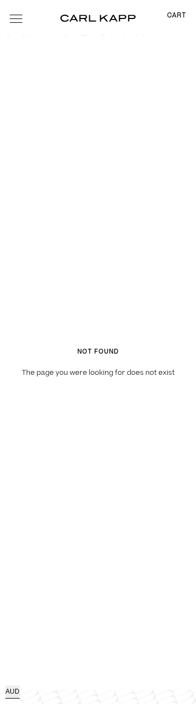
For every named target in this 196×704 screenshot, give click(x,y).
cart (176, 16)
